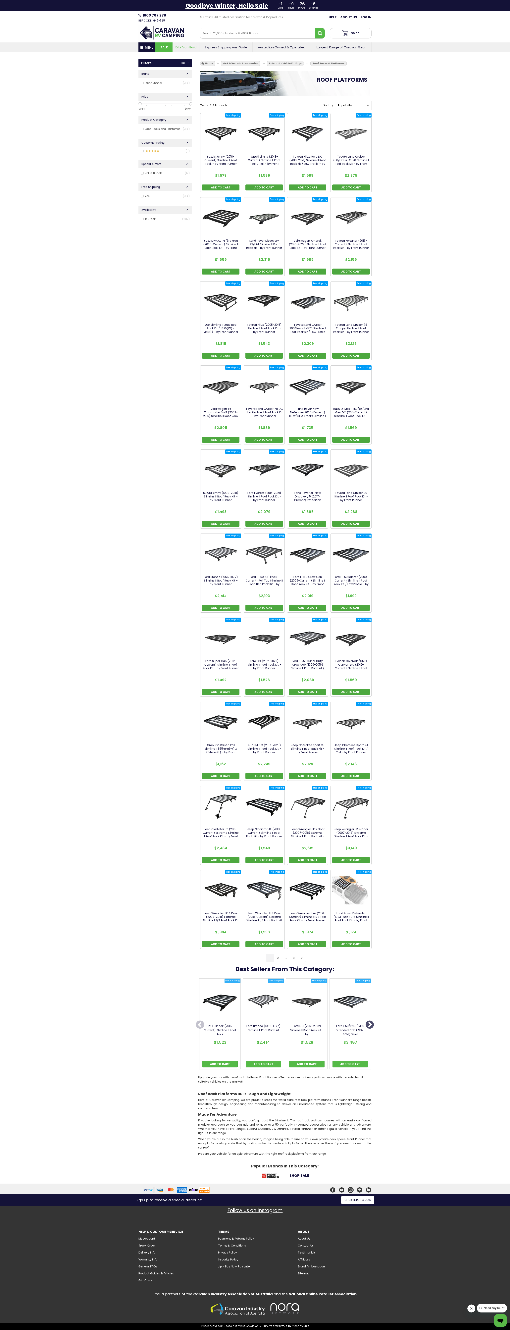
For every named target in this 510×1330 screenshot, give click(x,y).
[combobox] (257, 33)
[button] (354, 105)
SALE (164, 47)
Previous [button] (200, 1025)
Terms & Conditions (232, 1246)
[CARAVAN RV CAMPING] (161, 32)
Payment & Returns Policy (236, 1239)
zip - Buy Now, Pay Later (234, 1266)
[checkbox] (165, 82)
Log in (366, 17)
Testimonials (307, 1252)
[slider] (140, 103)
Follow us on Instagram (255, 1210)
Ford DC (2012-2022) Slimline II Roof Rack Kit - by (307, 1030)
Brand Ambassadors (312, 1266)
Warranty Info (148, 1259)
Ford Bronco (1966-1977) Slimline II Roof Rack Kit (263, 1028)
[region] (165, 511)
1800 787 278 (154, 15)
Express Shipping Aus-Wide (226, 47)
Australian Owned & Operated (281, 47)
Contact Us (306, 1246)
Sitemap (304, 1273)
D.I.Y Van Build (185, 47)
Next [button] (370, 1025)
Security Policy (228, 1259)
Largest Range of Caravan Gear (341, 47)
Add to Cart (220, 1064)
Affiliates (304, 1259)
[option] (220, 1024)
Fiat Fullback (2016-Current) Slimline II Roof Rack (220, 1030)
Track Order (146, 1246)
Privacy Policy (227, 1252)
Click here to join (357, 1200)
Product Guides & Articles (156, 1273)
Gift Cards (145, 1280)
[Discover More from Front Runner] (270, 1176)
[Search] (320, 33)
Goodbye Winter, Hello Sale (226, 5)
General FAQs (147, 1266)
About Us (348, 17)
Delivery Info (147, 1252)
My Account (146, 1239)
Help (332, 17)
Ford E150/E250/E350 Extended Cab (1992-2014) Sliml (350, 1030)
